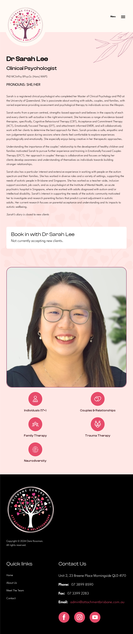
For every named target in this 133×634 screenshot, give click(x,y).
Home (9, 575)
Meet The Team (15, 590)
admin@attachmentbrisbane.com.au (97, 602)
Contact (11, 598)
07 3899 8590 (82, 584)
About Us (11, 583)
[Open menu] (123, 17)
